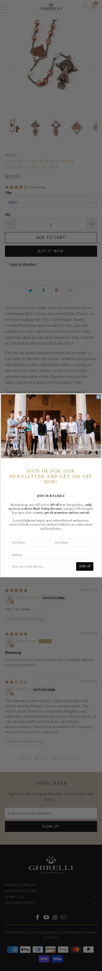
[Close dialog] (99, 397)
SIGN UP (85, 566)
